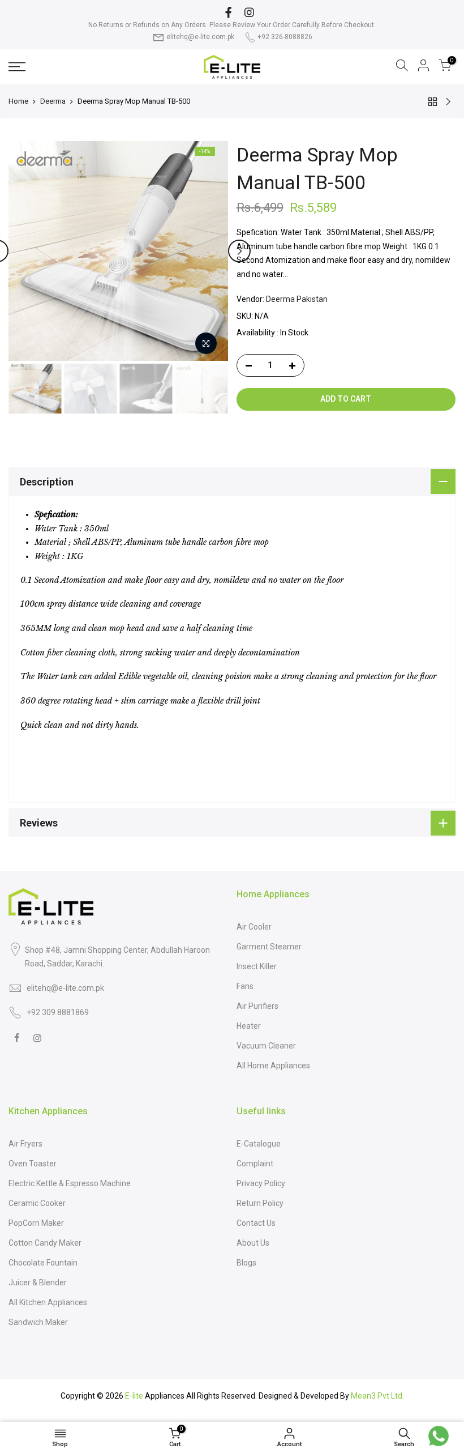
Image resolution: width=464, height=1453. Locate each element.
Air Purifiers (257, 1006)
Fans (245, 986)
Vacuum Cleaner (266, 1045)
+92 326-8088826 (284, 37)
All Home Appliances (273, 1065)
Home (18, 101)
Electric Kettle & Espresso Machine (69, 1183)
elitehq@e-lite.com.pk (200, 37)
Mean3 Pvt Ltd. (377, 1395)
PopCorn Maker (36, 1223)
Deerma (53, 101)
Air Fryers (25, 1143)
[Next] (239, 251)
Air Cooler (254, 926)
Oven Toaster (32, 1163)
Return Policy (260, 1203)
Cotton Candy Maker (44, 1242)
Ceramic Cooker (37, 1203)
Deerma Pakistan (297, 299)
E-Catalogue (259, 1143)
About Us (253, 1242)
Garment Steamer (269, 946)
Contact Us (256, 1223)
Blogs (246, 1262)
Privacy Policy (261, 1183)
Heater (249, 1025)
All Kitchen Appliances (47, 1302)
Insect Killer (257, 966)
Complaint (255, 1163)
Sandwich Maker (38, 1322)
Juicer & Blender (37, 1282)
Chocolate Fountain (43, 1262)
